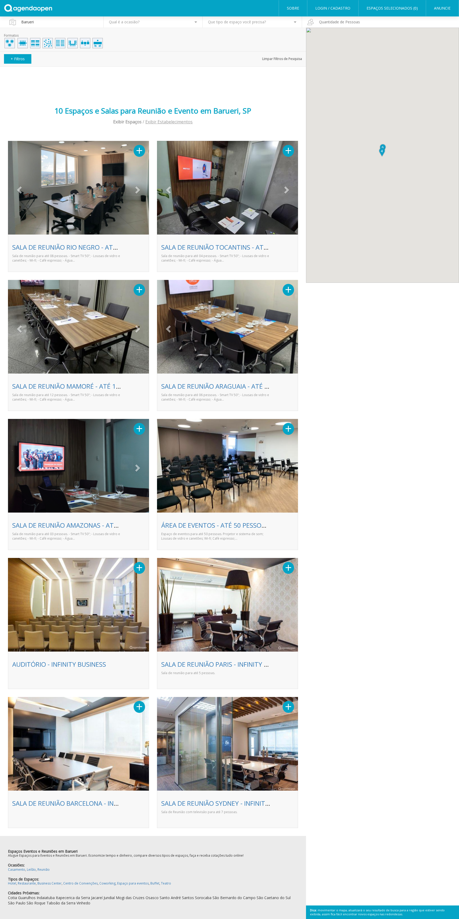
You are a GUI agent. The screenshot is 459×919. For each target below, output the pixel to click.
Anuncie (442, 8)
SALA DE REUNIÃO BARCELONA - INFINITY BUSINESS (87, 803)
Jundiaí (109, 897)
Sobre (293, 8)
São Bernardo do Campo (234, 897)
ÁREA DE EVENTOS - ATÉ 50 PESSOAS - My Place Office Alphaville (254, 525)
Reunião (43, 869)
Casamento (16, 869)
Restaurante (27, 883)
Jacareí (97, 897)
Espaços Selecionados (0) (392, 8)
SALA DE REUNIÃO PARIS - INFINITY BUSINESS (226, 664)
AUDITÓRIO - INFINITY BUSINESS (59, 664)
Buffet (154, 883)
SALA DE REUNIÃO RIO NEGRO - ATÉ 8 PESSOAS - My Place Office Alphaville (120, 247)
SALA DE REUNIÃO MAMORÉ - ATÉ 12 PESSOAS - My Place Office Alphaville (119, 386)
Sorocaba (203, 897)
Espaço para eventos (133, 883)
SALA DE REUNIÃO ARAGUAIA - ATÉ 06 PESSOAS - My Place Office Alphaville (270, 386)
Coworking (107, 883)
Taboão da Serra (60, 902)
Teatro (166, 883)
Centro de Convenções (80, 883)
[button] (18, 188)
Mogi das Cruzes (130, 897)
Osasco (152, 897)
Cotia (12, 897)
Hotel (12, 883)
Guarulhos (27, 897)
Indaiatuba (46, 897)
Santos (188, 897)
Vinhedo (83, 902)
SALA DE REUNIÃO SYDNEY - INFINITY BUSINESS (230, 803)
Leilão (31, 869)
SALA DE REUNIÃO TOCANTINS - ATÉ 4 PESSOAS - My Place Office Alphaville (270, 247)
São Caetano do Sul (274, 897)
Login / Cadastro (332, 8)
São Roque (36, 902)
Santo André (170, 897)
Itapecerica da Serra (73, 897)
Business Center (49, 883)
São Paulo (17, 902)
